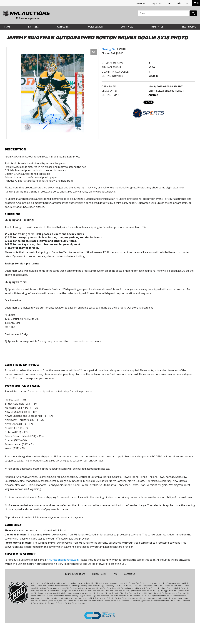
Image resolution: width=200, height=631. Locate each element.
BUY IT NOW (127, 26)
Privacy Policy (99, 573)
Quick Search (95, 26)
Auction (153, 95)
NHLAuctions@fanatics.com (62, 559)
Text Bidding (189, 26)
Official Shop (141, 3)
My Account (157, 3)
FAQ (170, 3)
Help (179, 3)
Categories (63, 26)
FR (187, 3)
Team (7, 26)
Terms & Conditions (75, 573)
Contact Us (129, 573)
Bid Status (157, 26)
